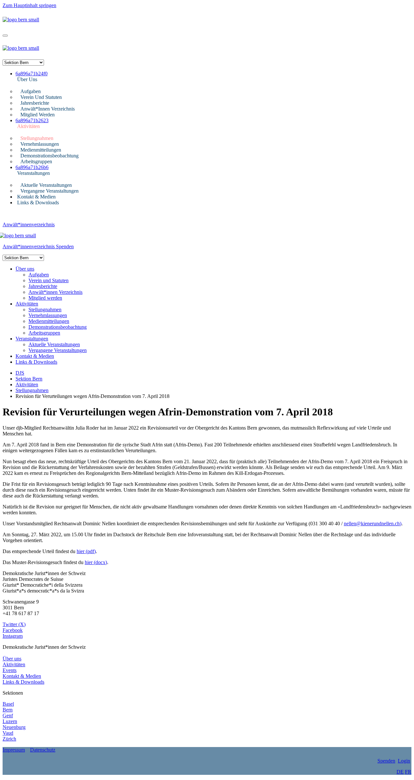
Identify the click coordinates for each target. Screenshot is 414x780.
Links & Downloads (38, 202)
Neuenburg (14, 727)
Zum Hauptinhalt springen (29, 5)
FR (408, 772)
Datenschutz (42, 750)
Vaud (8, 733)
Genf (8, 715)
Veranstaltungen (33, 173)
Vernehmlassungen (39, 144)
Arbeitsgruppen (36, 161)
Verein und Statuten (41, 97)
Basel (8, 704)
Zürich (9, 739)
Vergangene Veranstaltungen (49, 191)
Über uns (27, 79)
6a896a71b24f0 (32, 73)
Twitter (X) (14, 624)
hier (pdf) (86, 551)
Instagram (13, 636)
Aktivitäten (28, 126)
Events (9, 670)
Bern (8, 709)
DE (400, 772)
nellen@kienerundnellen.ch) (372, 523)
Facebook (13, 630)
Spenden (65, 246)
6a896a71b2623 (32, 120)
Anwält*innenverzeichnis (29, 224)
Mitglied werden (37, 114)
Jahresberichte (34, 103)
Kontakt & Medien (36, 196)
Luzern (10, 721)
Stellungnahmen (36, 138)
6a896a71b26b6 (32, 167)
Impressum (14, 750)
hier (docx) (96, 562)
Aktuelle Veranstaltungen (46, 185)
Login (404, 761)
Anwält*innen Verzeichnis (47, 109)
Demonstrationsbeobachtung (49, 155)
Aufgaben (30, 91)
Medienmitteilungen (40, 150)
